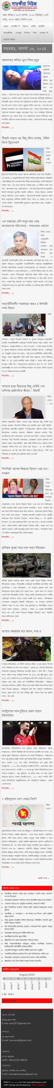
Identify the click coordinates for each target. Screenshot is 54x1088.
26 (4, 989)
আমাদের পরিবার (9, 39)
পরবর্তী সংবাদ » (43, 878)
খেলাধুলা (18, 32)
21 (18, 987)
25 (46, 987)
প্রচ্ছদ (5, 26)
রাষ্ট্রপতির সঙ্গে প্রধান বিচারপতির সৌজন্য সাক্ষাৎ (21, 940)
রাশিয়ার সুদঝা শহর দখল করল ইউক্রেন (23, 548)
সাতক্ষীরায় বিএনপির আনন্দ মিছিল (16, 936)
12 (4, 985)
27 (11, 989)
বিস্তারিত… (6, 127)
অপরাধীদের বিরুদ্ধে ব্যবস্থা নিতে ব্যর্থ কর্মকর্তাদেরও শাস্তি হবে (26, 953)
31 (39, 989)
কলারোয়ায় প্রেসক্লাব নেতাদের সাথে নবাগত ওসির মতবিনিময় (25, 957)
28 (18, 989)
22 (25, 987)
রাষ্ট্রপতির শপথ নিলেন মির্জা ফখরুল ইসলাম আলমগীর (23, 961)
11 (46, 983)
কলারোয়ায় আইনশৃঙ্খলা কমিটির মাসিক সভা (19, 933)
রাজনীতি (41, 26)
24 (39, 987)
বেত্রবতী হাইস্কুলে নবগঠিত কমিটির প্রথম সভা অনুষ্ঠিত (24, 950)
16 (32, 985)
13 (11, 985)
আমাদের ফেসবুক (9, 1000)
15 (25, 985)
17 (39, 985)
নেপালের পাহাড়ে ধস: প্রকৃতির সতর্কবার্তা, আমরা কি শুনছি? (25, 903)
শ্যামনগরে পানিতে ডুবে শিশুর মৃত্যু (20, 60)
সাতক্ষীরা (14, 26)
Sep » (11, 994)
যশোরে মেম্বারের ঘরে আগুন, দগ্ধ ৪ (21, 631)
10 (39, 983)
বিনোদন (27, 32)
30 (32, 989)
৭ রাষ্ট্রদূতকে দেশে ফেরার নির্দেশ (19, 799)
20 (11, 987)
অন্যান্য (42, 32)
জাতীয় (33, 26)
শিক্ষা (35, 32)
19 (4, 987)
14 (18, 985)
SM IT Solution (38, 1085)
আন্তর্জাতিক (7, 32)
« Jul (4, 994)
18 (46, 985)
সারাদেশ (25, 26)
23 (32, 987)
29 (25, 989)
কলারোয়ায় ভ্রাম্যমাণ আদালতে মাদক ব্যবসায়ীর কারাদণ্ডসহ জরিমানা (28, 900)
